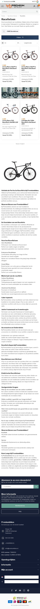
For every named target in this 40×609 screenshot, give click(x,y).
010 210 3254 (9, 538)
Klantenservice (20, 506)
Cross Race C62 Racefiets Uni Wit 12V (10, 121)
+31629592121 (9, 543)
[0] (38, 6)
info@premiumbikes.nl (11, 548)
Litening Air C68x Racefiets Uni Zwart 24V (28, 122)
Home (3, 16)
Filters (19, 37)
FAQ (20, 511)
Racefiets (22, 16)
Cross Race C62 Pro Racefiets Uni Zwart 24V (9, 68)
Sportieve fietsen (12, 16)
